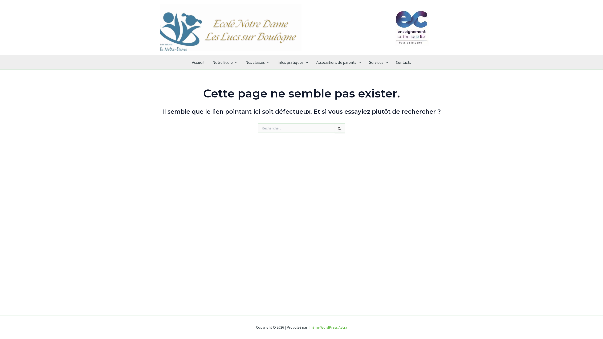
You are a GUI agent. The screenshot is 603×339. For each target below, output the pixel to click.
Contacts (403, 62)
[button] (235, 62)
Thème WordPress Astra (327, 327)
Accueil (198, 62)
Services (376, 62)
